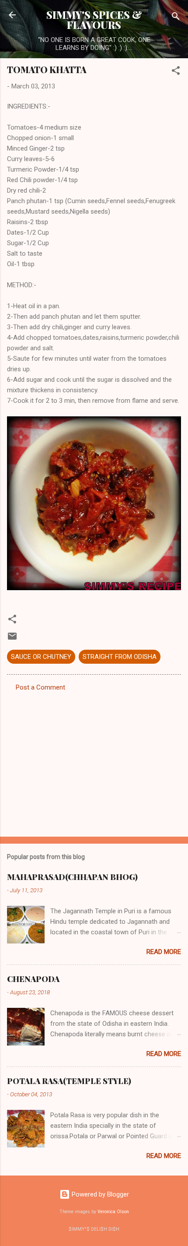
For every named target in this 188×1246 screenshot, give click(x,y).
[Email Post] (12, 639)
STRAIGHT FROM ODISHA (120, 657)
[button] (176, 72)
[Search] (176, 17)
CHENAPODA (33, 979)
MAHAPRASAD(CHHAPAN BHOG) (72, 877)
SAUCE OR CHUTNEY (41, 657)
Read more (163, 952)
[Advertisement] (94, 761)
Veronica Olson (113, 1211)
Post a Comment (40, 687)
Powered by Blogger (99, 1194)
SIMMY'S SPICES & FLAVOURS (94, 20)
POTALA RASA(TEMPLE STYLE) (69, 1081)
